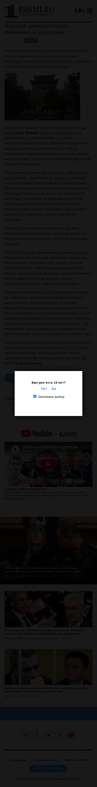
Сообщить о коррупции (48, 768)
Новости (30, 40)
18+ (79, 10)
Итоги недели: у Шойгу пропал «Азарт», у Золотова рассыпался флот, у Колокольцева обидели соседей (42, 569)
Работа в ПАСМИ (75, 760)
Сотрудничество (45, 760)
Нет (44, 388)
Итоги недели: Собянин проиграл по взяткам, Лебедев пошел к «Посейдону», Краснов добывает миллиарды (44, 631)
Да (54, 388)
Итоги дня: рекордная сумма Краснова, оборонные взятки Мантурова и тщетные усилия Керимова (46, 689)
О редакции (18, 760)
